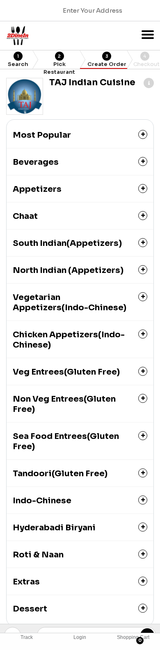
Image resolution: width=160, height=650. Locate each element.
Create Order (106, 61)
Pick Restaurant (59, 61)
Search (18, 61)
